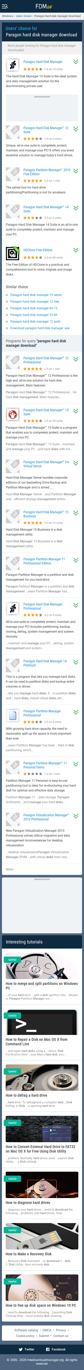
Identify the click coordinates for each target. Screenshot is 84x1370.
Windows (7, 16)
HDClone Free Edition (37, 250)
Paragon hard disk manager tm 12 (33, 308)
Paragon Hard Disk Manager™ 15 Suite (46, 412)
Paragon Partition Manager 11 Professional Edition (44, 561)
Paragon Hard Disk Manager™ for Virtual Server (46, 464)
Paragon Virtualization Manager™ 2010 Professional (46, 817)
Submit (44, 1336)
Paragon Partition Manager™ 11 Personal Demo (45, 765)
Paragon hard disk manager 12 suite (35, 321)
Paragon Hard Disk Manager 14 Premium (45, 663)
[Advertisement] (42, 108)
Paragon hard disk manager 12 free (34, 301)
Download (75, 61)
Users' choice (23, 16)
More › (10, 869)
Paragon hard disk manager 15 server (36, 295)
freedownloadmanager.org (45, 1360)
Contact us (60, 1336)
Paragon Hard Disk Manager (42, 62)
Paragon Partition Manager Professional (42, 713)
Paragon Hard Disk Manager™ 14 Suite (46, 209)
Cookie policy (25, 1336)
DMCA (47, 1330)
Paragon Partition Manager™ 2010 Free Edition (47, 172)
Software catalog (26, 1330)
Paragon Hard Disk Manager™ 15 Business (46, 514)
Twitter (29, 1349)
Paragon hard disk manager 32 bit (33, 315)
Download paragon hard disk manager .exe (40, 328)
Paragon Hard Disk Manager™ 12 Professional (46, 360)
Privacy (61, 1330)
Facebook (58, 1349)
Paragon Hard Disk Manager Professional (42, 606)
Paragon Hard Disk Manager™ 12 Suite (46, 130)
